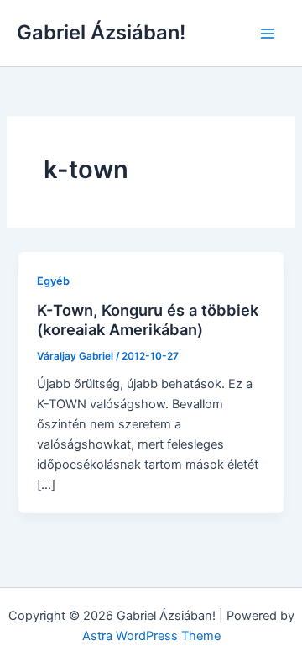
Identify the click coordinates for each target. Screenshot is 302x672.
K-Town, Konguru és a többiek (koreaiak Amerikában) (147, 320)
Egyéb (53, 281)
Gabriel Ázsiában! (101, 32)
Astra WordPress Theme (151, 635)
